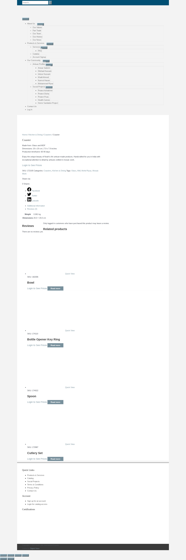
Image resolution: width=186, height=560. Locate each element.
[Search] (50, 3)
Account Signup (39, 57)
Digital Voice (34, 548)
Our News (37, 40)
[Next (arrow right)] (10, 558)
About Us (31, 23)
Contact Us (32, 106)
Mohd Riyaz (86, 171)
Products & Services (35, 43)
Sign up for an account (36, 501)
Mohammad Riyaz (45, 83)
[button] (1, 552)
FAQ (40, 51)
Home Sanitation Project (48, 103)
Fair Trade (37, 30)
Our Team (37, 33)
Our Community (33, 60)
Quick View (70, 274)
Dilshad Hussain (44, 71)
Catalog (36, 54)
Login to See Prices (32, 165)
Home (24, 135)
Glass (73, 171)
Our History (37, 37)
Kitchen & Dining (35, 135)
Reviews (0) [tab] (32, 209)
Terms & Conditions (35, 484)
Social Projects (39, 87)
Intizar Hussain (44, 74)
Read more (55, 288)
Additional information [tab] (36, 206)
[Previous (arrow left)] (3, 558)
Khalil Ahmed (43, 77)
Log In (29, 109)
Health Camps (44, 100)
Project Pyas (43, 97)
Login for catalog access (37, 504)
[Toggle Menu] (40, 24)
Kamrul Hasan (44, 80)
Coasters (47, 135)
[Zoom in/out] (3, 555)
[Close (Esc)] (25, 555)
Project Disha (43, 94)
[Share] (18, 555)
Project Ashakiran (45, 90)
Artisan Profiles (39, 64)
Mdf (78, 171)
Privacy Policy (33, 488)
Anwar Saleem (44, 68)
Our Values (37, 27)
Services (36, 47)
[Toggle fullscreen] (10, 555)
